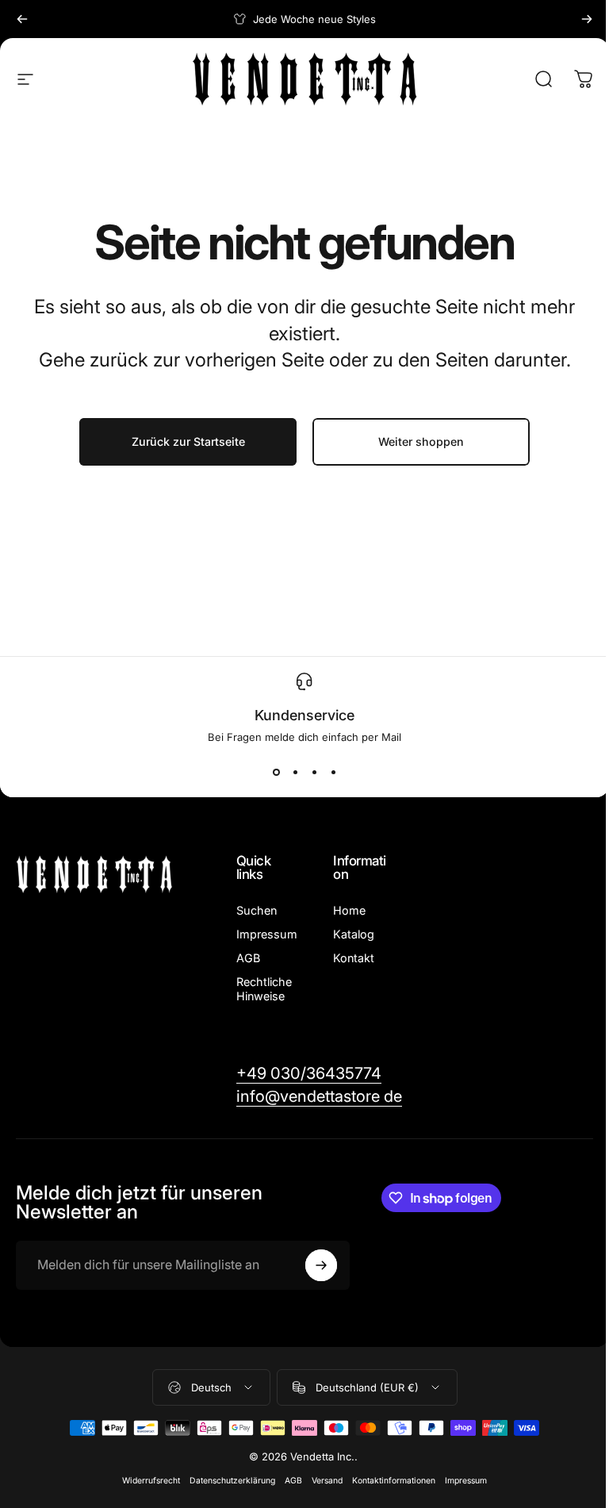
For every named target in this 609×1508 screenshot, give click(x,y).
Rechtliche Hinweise (264, 989)
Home (349, 910)
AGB (248, 958)
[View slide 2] (294, 771)
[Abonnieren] (321, 1265)
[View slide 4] (333, 771)
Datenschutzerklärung (232, 1480)
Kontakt (353, 958)
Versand (327, 1480)
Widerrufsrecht (151, 1480)
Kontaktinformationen (393, 1480)
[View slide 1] (275, 771)
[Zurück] (22, 19)
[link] (308, 1074)
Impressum (266, 934)
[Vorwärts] (586, 19)
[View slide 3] (314, 771)
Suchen (256, 910)
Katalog (353, 934)
